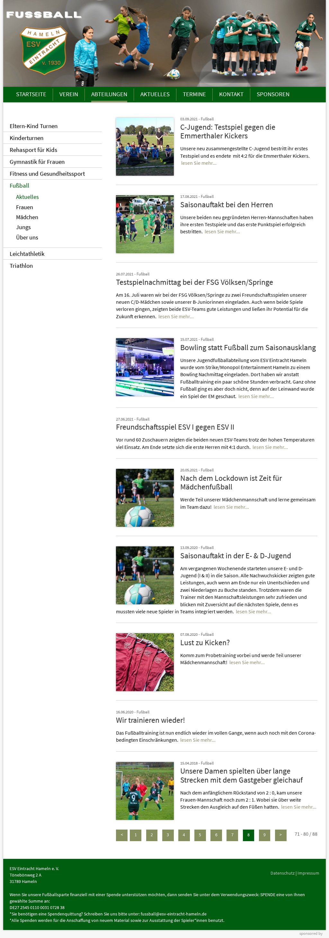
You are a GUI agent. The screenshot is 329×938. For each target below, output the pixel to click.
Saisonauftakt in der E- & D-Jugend (235, 556)
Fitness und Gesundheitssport (47, 173)
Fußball (19, 185)
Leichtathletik (27, 253)
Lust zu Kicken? (205, 642)
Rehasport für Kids (33, 149)
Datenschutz (283, 873)
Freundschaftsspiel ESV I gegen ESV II (175, 427)
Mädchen (27, 217)
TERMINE (194, 94)
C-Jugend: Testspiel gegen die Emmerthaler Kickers (227, 131)
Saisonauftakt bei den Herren (226, 204)
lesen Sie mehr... (199, 163)
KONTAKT (231, 94)
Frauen (24, 207)
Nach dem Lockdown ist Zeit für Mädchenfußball (231, 482)
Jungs (23, 227)
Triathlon (21, 265)
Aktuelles (27, 196)
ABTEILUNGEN (109, 94)
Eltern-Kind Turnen (34, 126)
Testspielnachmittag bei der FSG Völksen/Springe (194, 282)
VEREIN (68, 94)
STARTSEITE (31, 94)
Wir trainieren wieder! (150, 720)
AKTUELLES (155, 94)
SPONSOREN (273, 94)
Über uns (27, 237)
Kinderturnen (26, 138)
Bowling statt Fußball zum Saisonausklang (248, 347)
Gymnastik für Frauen (37, 161)
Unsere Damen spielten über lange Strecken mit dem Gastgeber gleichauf (241, 775)
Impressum (308, 873)
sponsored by (311, 933)
